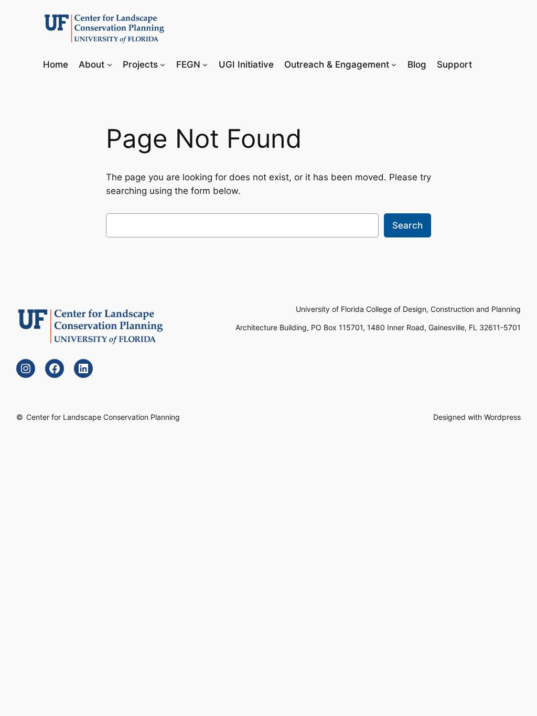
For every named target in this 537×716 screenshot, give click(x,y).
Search (407, 225)
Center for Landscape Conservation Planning (103, 417)
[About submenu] (109, 64)
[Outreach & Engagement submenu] (393, 64)
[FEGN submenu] (205, 64)
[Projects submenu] (162, 64)
